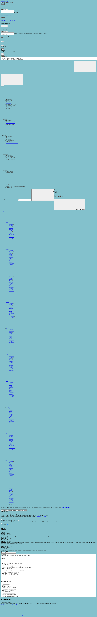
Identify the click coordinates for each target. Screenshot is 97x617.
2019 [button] (7, 407)
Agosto (10, 233)
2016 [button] (7, 486)
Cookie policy (6, 584)
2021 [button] (7, 354)
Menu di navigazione (80, 209)
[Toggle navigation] (12, 79)
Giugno (11, 230)
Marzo (11, 226)
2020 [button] (7, 381)
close (2, 85)
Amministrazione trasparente (9, 594)
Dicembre (11, 238)
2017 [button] (7, 460)
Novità (55, 191)
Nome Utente (17, 11)
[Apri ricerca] (85, 66)
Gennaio (11, 224)
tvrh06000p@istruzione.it (18, 566)
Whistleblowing (7, 591)
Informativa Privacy (7, 586)
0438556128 (8, 564)
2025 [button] (7, 249)
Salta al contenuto (5, 1)
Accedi (2, 3)
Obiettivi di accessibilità (8, 590)
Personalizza (3, 510)
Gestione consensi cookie (9, 593)
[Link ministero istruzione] (7, 2)
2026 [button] (7, 222)
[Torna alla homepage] (4, 56)
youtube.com (4, 524)
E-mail (15, 33)
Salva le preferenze (12, 552)
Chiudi (2, 41)
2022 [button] (7, 328)
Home (55, 189)
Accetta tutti (22, 510)
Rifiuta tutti (12, 510)
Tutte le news (6, 212)
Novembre (11, 237)
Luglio (11, 231)
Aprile (11, 228)
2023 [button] (7, 302)
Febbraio (11, 225)
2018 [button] (7, 434)
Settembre (11, 234)
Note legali (5, 585)
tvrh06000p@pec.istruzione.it (18, 567)
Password (16, 12)
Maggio (11, 229)
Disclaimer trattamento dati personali (9, 604)
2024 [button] (7, 275)
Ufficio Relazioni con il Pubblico (10, 587)
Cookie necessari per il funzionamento (9, 520)
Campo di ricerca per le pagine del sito (9, 199)
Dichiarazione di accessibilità (9, 589)
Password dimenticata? (6, 15)
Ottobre (10, 235)
